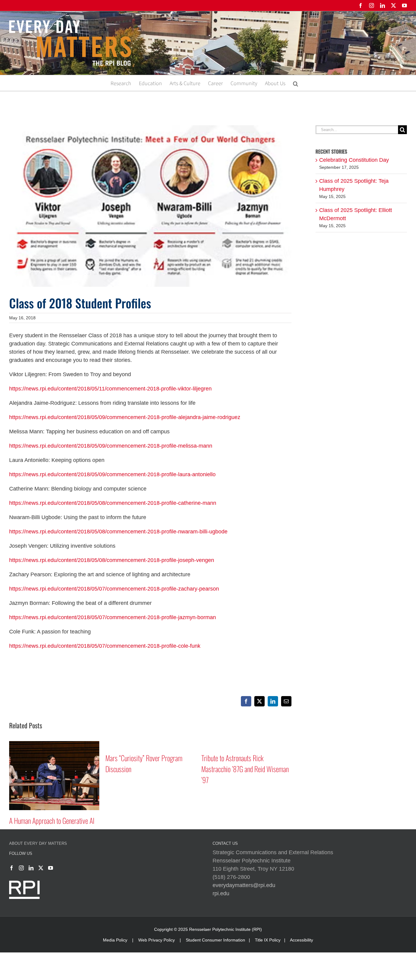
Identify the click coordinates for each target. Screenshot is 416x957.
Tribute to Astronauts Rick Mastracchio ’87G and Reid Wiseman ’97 (245, 768)
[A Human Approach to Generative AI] (54, 744)
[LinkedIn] (31, 867)
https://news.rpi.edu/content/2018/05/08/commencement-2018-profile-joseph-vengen (111, 560)
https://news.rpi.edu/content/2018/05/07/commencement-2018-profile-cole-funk (104, 646)
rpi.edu (221, 893)
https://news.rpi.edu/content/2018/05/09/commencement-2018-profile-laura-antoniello (112, 474)
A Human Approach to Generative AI (51, 820)
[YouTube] (50, 867)
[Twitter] (40, 867)
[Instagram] (21, 867)
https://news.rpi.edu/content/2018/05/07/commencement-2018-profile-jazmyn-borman (112, 617)
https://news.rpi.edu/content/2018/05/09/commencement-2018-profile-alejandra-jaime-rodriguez (124, 417)
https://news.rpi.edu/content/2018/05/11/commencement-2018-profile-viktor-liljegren (110, 389)
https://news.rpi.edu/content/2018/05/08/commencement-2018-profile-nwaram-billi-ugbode (118, 532)
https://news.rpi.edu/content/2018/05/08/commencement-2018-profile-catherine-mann (112, 503)
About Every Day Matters (38, 843)
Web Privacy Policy (156, 940)
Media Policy (115, 940)
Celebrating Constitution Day (354, 160)
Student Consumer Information (215, 940)
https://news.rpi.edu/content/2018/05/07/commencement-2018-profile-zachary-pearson (114, 589)
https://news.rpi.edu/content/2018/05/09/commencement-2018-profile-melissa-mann (110, 446)
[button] (295, 83)
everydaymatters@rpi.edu (244, 885)
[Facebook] (11, 867)
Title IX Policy (267, 940)
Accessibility (301, 940)
